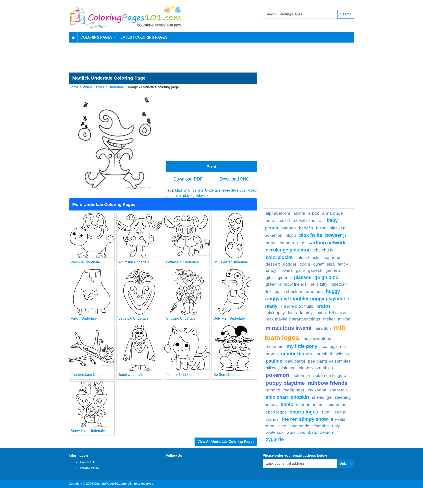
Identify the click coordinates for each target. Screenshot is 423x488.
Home (73, 87)
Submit (345, 463)
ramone (273, 390)
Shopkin (300, 397)
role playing (185, 195)
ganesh (315, 270)
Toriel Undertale (130, 374)
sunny (340, 412)
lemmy (306, 312)
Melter (329, 319)
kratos (323, 306)
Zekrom (327, 432)
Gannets (333, 270)
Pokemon (277, 375)
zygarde (275, 439)
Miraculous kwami (289, 328)
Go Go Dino (326, 277)
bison (321, 228)
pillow (271, 367)
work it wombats (302, 432)
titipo (281, 426)
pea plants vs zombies (329, 361)
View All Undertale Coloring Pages (225, 441)
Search (345, 14)
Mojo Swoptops (316, 338)
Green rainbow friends (286, 284)
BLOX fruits (310, 235)
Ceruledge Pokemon (288, 250)
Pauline (274, 361)
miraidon (323, 328)
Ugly (336, 426)
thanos (272, 419)
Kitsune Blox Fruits (296, 306)
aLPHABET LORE (278, 213)
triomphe (320, 426)
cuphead (332, 257)
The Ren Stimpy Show (305, 419)
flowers (286, 270)
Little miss (337, 312)
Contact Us (87, 462)
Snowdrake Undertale (88, 431)
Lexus (321, 312)
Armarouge (332, 213)
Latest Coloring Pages (144, 37)
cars (301, 242)
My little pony (302, 346)
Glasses (302, 277)
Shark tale (338, 390)
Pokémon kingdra (329, 375)
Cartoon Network (326, 242)
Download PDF (187, 179)
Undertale (116, 87)
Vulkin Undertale (84, 318)
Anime (299, 213)
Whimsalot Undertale (182, 262)
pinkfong (287, 367)
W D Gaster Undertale (230, 262)
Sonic (287, 404)
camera (287, 242)
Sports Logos (304, 412)
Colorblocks (279, 257)
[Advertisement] (211, 57)
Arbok (313, 213)
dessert (273, 264)
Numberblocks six (333, 354)
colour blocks (308, 257)
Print (211, 166)
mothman (275, 346)
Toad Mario (299, 426)
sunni (326, 412)
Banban (288, 228)
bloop (291, 235)
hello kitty (318, 284)
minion (344, 319)
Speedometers (309, 404)
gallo (300, 270)
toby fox (202, 195)
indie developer (234, 190)
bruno (271, 242)
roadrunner (293, 390)
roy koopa (316, 390)
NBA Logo (328, 346)
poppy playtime (285, 383)
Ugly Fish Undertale (229, 318)
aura (270, 220)
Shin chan (277, 397)
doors (304, 264)
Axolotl (283, 220)
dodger (289, 264)
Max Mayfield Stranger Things (293, 319)
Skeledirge (322, 397)
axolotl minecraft (308, 220)
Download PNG (235, 179)
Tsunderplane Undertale (89, 374)
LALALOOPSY (275, 312)
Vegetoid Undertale (133, 318)
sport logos (276, 412)
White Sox (275, 432)
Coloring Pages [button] (96, 37)
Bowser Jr (336, 235)
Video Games (93, 87)
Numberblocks (297, 353)
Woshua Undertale (85, 262)
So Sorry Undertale (228, 374)
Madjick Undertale (189, 190)
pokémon (301, 375)
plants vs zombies (316, 367)
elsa (331, 264)
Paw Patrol (295, 361)
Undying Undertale (180, 318)
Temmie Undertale (180, 374)
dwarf (318, 264)
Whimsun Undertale (133, 262)
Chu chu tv (323, 250)
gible (270, 277)
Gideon (284, 277)
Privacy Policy (89, 467)
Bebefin (306, 228)
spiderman (337, 404)
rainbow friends (327, 383)
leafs (292, 312)
